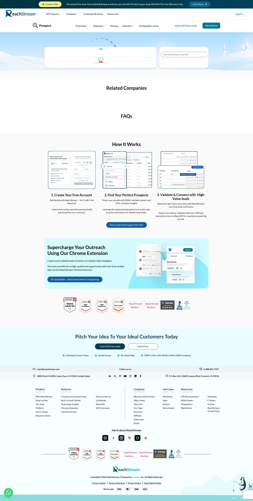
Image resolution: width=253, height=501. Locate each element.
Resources (113, 14)
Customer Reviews (93, 14)
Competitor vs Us (148, 25)
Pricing (114, 25)
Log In (239, 14)
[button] (50, 4)
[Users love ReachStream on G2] (69, 311)
